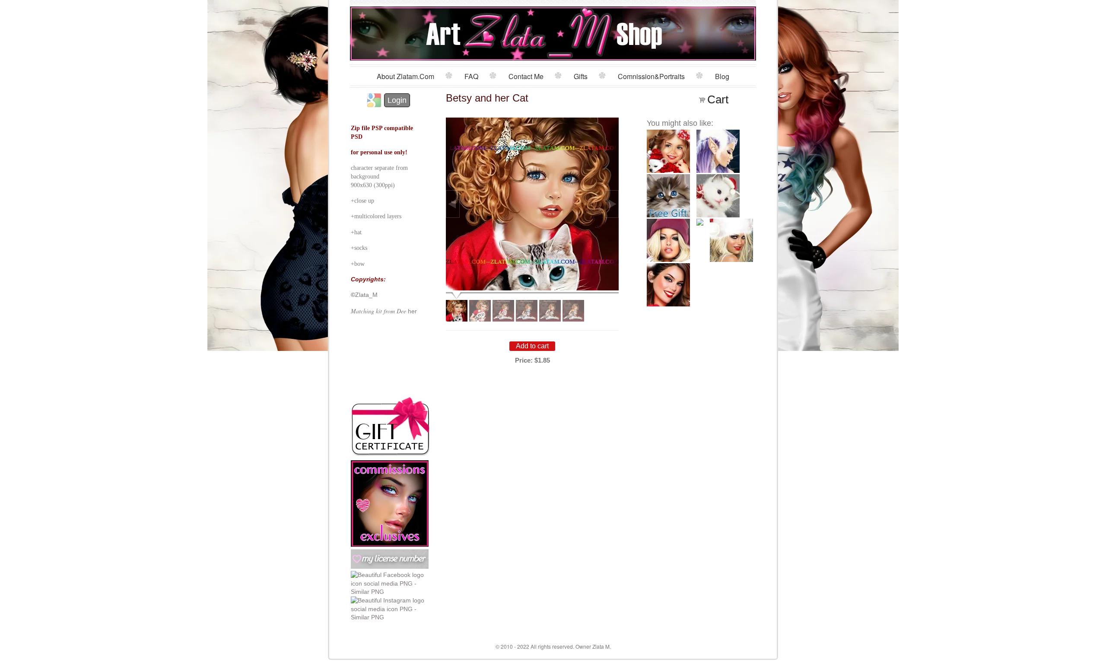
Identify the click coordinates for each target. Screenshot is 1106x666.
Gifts (581, 76)
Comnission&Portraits (651, 76)
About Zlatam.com (405, 76)
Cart (717, 99)
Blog (722, 76)
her (412, 311)
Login (397, 100)
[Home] (553, 31)
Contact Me (526, 76)
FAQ (471, 76)
